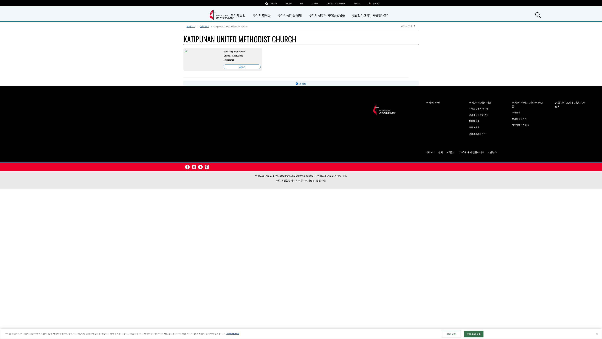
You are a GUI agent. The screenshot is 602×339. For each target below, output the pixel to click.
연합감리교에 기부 (477, 133)
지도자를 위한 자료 (520, 124)
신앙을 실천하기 (519, 118)
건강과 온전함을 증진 (478, 114)
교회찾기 (315, 3)
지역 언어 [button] (273, 3)
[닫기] (597, 333)
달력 (302, 3)
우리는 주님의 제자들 (478, 108)
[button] (538, 15)
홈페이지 (191, 26)
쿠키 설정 (451, 334)
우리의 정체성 (262, 15)
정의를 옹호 (474, 120)
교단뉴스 (357, 3)
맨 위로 (302, 83)
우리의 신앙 (433, 102)
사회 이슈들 (474, 127)
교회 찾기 (204, 26)
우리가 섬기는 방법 (290, 15)
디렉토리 (288, 3)
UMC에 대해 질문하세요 (336, 3)
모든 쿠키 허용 (474, 334)
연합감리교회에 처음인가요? (370, 15)
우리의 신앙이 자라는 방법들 (327, 15)
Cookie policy (232, 333)
